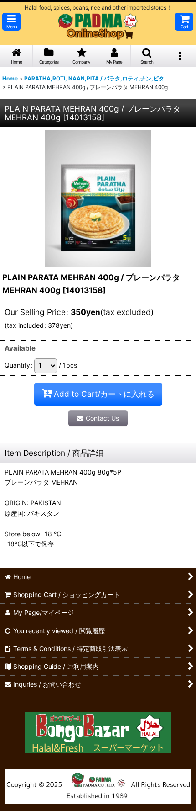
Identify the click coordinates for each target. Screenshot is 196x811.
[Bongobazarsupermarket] (98, 729)
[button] (11, 22)
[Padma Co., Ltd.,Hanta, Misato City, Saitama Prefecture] (98, 786)
